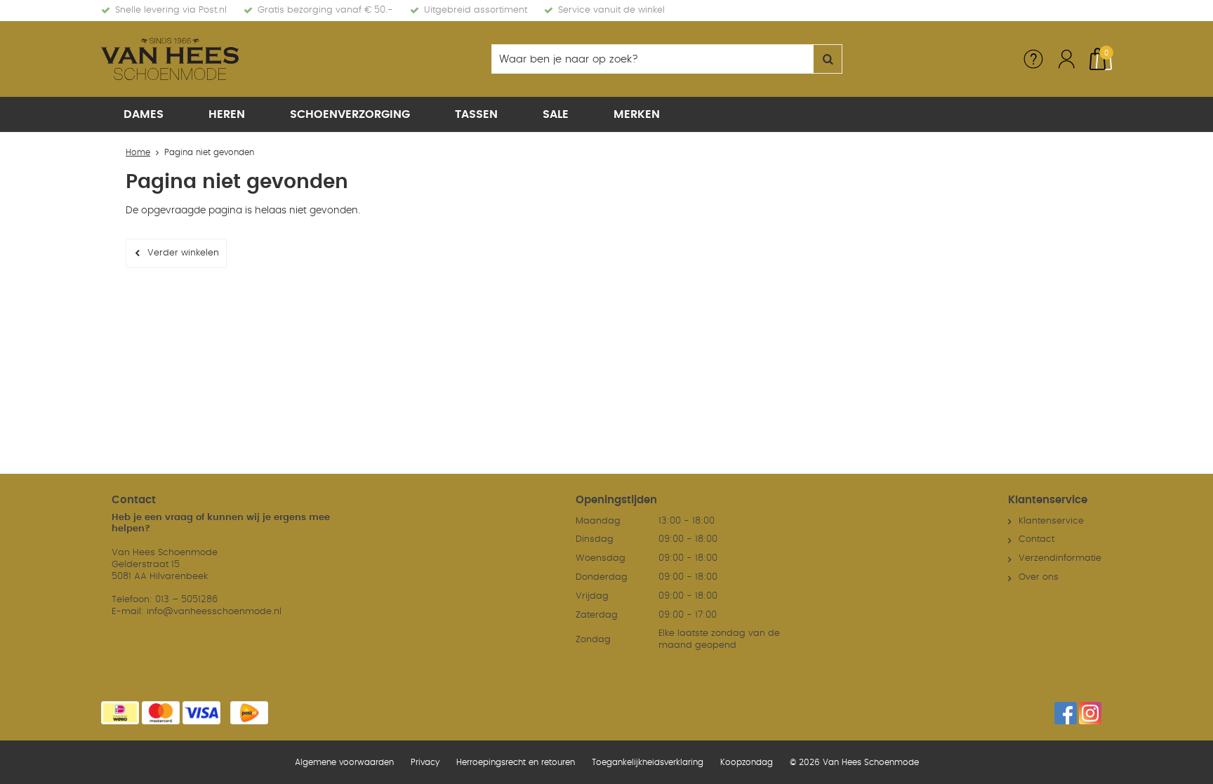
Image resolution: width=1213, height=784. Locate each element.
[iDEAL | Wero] (120, 712)
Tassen (476, 114)
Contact (1036, 539)
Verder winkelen (183, 253)
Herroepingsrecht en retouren (515, 762)
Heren (226, 114)
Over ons (1039, 577)
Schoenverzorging (350, 114)
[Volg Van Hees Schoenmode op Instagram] (1090, 713)
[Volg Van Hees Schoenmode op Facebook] (1065, 713)
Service (1033, 59)
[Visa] (201, 712)
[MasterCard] (161, 712)
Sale (556, 114)
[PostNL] (249, 712)
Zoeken (828, 59)
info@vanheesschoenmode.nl (214, 611)
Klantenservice (1051, 521)
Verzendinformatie (1060, 558)
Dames (144, 114)
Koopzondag (746, 762)
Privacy (425, 762)
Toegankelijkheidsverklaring (647, 762)
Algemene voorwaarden (344, 762)
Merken (637, 114)
